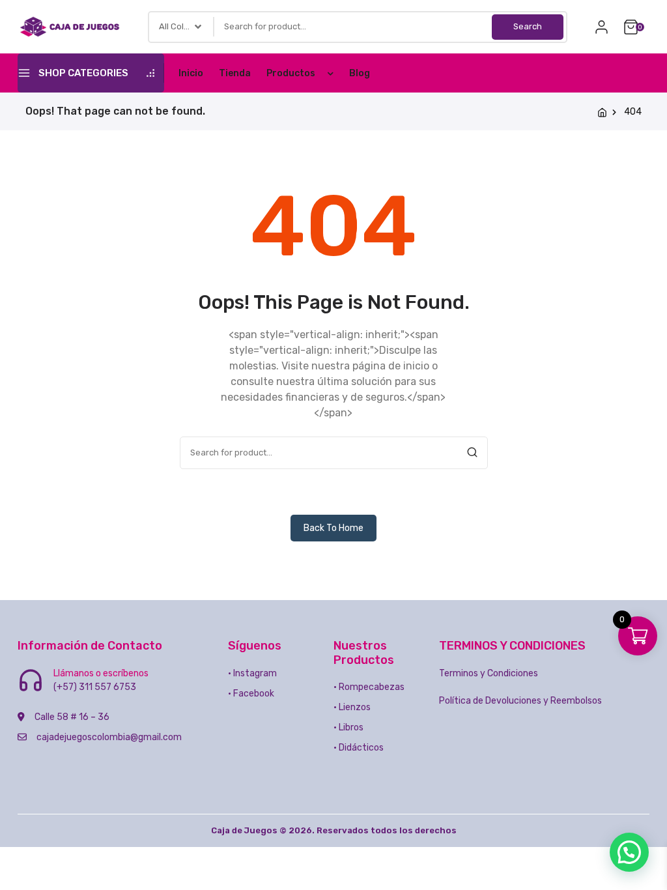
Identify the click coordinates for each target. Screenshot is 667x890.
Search (527, 26)
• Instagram (252, 673)
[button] (629, 852)
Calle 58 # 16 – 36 (72, 717)
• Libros (348, 727)
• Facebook (251, 693)
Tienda (235, 73)
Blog (359, 73)
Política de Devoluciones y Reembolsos (520, 700)
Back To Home (333, 528)
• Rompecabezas (369, 687)
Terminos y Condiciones (488, 673)
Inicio (190, 73)
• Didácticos (359, 747)
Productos (290, 73)
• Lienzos (352, 707)
